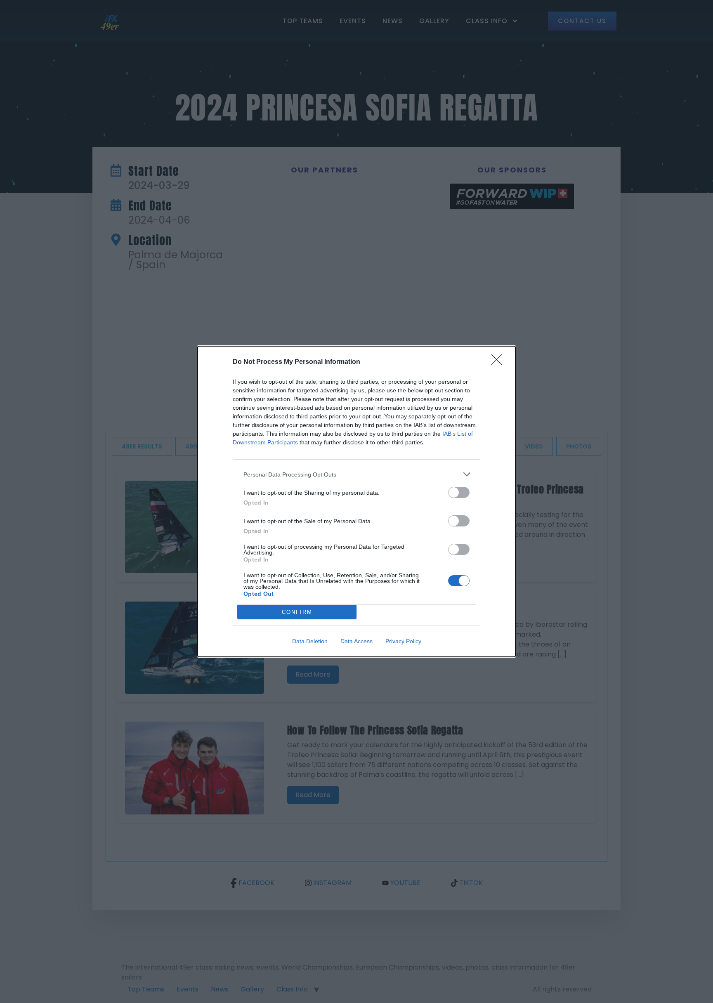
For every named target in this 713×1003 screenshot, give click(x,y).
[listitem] (356, 474)
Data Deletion (310, 641)
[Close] (499, 362)
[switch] (459, 492)
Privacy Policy (403, 641)
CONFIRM (297, 612)
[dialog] (356, 501)
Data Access (356, 641)
